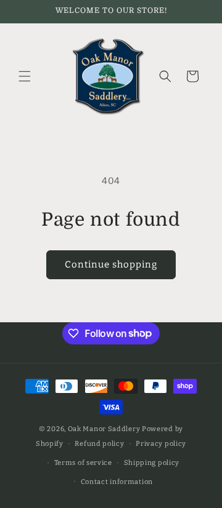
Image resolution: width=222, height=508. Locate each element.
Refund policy (99, 444)
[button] (24, 76)
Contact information (117, 482)
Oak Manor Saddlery (104, 429)
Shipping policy (152, 463)
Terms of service (83, 463)
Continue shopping (111, 264)
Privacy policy (161, 444)
